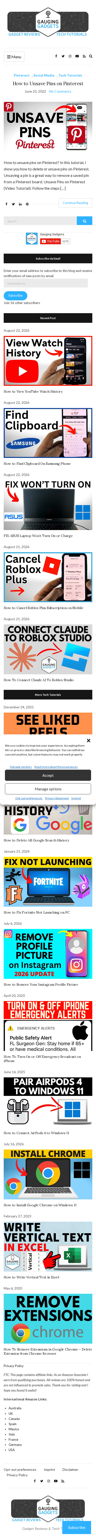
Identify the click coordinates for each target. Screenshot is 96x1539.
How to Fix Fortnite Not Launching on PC (37, 912)
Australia (15, 1408)
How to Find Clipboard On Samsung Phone (37, 463)
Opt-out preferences (29, 798)
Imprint (76, 798)
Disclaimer (70, 1469)
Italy (12, 1434)
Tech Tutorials (70, 75)
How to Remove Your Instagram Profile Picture (41, 984)
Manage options (48, 789)
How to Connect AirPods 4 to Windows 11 (36, 1133)
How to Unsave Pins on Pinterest (48, 83)
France (13, 1439)
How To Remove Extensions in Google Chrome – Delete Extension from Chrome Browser (48, 1351)
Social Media (43, 75)
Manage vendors (21, 767)
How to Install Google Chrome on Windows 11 (40, 1205)
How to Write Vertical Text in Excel (31, 1277)
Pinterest (22, 75)
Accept (48, 775)
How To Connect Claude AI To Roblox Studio (39, 680)
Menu (16, 56)
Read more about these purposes (56, 767)
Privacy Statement (57, 798)
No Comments (60, 91)
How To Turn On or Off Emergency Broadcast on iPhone (42, 1058)
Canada (14, 1419)
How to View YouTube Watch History (33, 391)
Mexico (14, 1429)
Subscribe (15, 295)
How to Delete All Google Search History (36, 840)
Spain (12, 1424)
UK (11, 1414)
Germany (15, 1445)
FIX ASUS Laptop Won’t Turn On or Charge (38, 536)
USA (12, 1450)
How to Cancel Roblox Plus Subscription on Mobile (43, 608)
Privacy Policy (14, 1366)
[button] (88, 740)
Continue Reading (75, 203)
